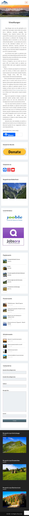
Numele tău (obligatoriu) (9, 370)
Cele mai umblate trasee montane (16, 355)
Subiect (5, 383)
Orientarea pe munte (13, 349)
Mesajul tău (6, 390)
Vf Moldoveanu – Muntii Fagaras (15, 303)
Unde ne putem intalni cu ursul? (15, 344)
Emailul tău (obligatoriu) (9, 377)
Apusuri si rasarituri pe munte (15, 339)
